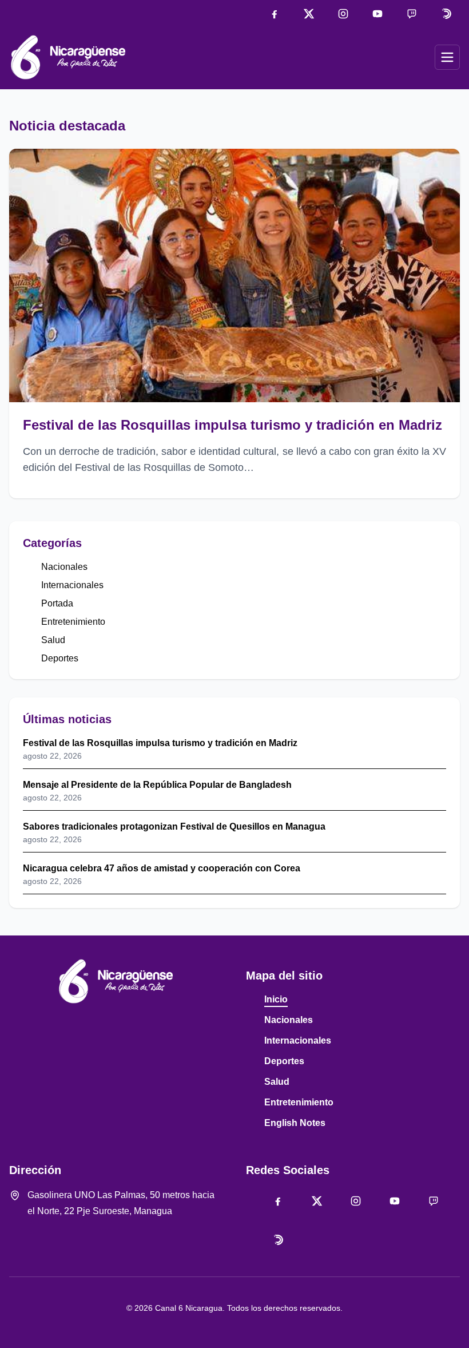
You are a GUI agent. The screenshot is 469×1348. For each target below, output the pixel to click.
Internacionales (72, 585)
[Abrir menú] (447, 57)
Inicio (276, 999)
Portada (57, 603)
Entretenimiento (73, 622)
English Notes (294, 1123)
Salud (53, 640)
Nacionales (64, 567)
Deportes (59, 658)
